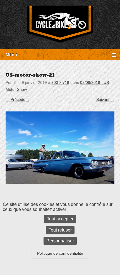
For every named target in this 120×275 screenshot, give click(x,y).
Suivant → (105, 99)
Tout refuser (60, 230)
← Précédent (17, 99)
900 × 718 (60, 82)
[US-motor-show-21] (60, 154)
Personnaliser (60, 241)
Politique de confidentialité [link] (60, 253)
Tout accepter (60, 218)
